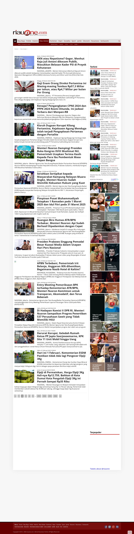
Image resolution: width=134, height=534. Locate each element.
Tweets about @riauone (100, 469)
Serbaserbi (105, 41)
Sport (74, 41)
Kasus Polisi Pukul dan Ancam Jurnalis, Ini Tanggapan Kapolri (108, 94)
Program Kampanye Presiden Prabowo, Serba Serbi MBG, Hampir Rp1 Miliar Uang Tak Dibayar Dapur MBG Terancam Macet (103, 84)
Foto (66, 44)
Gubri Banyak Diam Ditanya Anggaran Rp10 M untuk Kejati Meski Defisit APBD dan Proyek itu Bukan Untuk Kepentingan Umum (104, 115)
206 (55, 396)
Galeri (61, 44)
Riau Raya (21, 41)
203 (38, 396)
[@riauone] (109, 527)
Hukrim (35, 41)
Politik (28, 41)
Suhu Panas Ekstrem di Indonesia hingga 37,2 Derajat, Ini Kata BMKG (108, 74)
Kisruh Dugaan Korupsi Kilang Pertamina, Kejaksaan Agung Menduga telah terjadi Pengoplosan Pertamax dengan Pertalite (104, 159)
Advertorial (54, 44)
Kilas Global (44, 41)
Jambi (79, 41)
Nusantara (95, 41)
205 (49, 396)
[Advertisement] (67, 13)
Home (16, 49)
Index (76, 44)
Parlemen (53, 41)
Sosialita (67, 41)
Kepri (60, 41)
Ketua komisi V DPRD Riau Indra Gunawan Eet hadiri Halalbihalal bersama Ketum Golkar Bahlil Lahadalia (104, 104)
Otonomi (86, 41)
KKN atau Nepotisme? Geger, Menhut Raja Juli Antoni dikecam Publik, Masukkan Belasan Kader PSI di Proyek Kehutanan (103, 127)
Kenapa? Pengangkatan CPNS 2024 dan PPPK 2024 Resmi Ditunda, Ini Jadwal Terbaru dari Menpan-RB (109, 149)
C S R (71, 44)
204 (44, 396)
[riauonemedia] (106, 527)
